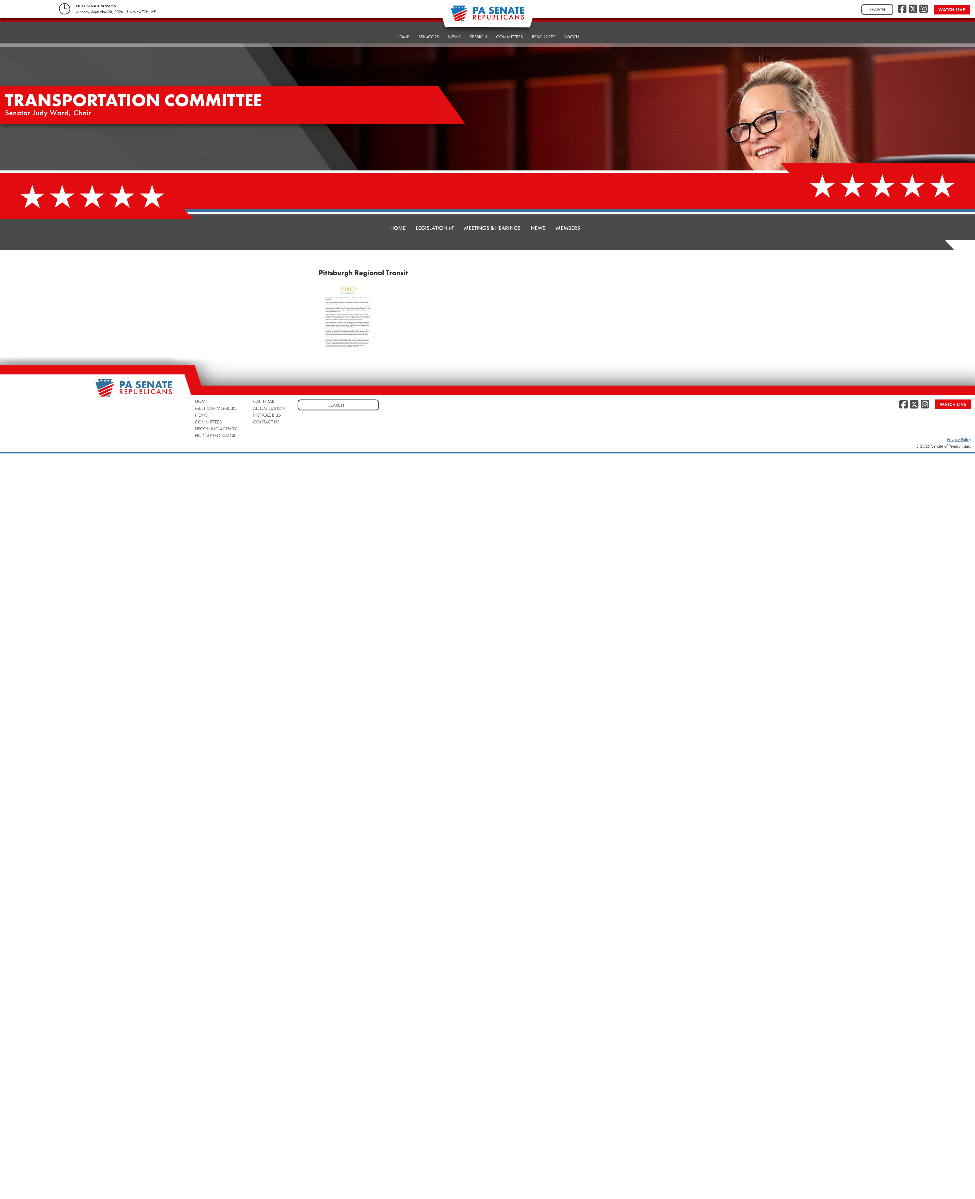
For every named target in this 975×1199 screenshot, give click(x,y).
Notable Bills (267, 415)
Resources (543, 37)
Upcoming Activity (216, 429)
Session (478, 37)
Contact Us (266, 422)
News (454, 37)
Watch (571, 37)
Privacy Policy (959, 439)
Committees (509, 37)
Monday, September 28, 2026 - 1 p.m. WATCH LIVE (116, 11)
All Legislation (269, 408)
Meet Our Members (215, 408)
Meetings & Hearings (492, 228)
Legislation (431, 228)
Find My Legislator (215, 435)
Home (402, 37)
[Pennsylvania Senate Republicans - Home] (487, 15)
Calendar (263, 401)
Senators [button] (428, 37)
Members (568, 228)
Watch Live (951, 9)
